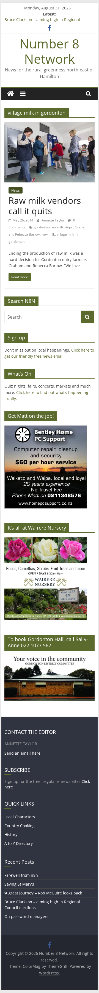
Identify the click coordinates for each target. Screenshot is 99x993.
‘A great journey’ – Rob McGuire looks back (43, 893)
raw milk (48, 234)
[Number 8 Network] (10, 94)
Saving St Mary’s (19, 884)
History (10, 834)
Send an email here (22, 753)
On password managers (26, 916)
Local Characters (19, 816)
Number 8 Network (49, 51)
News (15, 190)
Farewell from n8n (21, 875)
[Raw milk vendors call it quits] (49, 125)
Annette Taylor (53, 220)
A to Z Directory (18, 843)
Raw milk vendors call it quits (45, 205)
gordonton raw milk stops (53, 227)
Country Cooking (19, 825)
